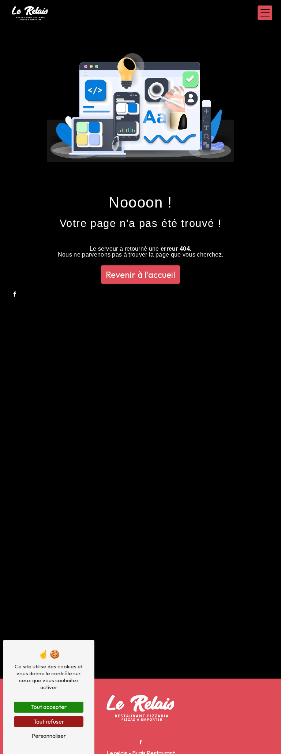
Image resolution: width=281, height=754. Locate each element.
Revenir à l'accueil (140, 274)
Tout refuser (48, 721)
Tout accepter (49, 706)
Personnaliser (48, 735)
